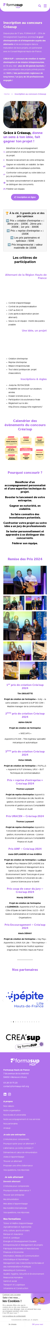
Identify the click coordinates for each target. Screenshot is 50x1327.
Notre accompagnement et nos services (21, 1119)
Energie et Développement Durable (19, 1241)
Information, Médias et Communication (21, 1256)
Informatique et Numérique (16, 1259)
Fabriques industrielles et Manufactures (21, 1249)
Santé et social (10, 1281)
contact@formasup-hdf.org (16, 1086)
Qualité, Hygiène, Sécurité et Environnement (23, 1274)
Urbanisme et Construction (15, 1288)
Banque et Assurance (13, 1234)
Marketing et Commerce (14, 1270)
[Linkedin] (5, 1094)
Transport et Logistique (14, 1285)
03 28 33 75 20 (10, 1083)
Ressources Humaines (13, 1278)
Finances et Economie (13, 1252)
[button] (39, 6)
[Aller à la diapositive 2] (13, 1021)
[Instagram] (9, 1094)
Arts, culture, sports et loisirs (16, 1231)
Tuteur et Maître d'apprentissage (18, 1223)
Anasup (7, 1128)
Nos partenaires (10, 1124)
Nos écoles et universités (14, 1115)
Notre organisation (12, 1110)
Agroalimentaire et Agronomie (17, 1227)
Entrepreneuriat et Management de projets (23, 1245)
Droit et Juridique (11, 1238)
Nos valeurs (8, 1106)
